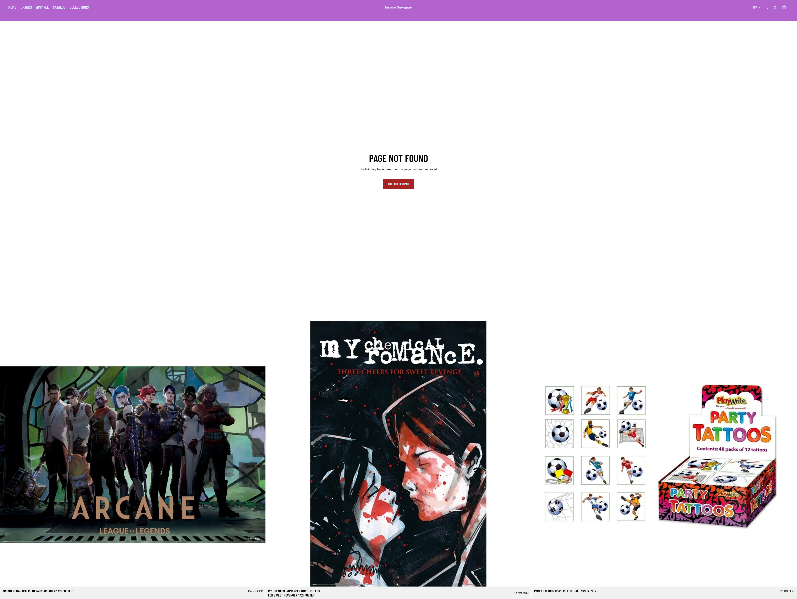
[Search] (766, 7)
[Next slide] (259, 453)
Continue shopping (398, 184)
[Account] (775, 7)
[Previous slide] (6, 453)
